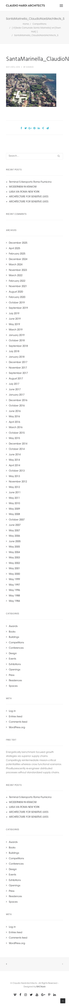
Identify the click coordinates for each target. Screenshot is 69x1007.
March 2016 (15, 427)
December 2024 (18, 259)
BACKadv (41, 987)
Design (13, 654)
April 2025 (14, 248)
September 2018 (18, 346)
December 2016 (18, 400)
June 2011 (15, 493)
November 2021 (18, 286)
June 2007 (15, 525)
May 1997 (14, 585)
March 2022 (15, 275)
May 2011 (14, 498)
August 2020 (16, 292)
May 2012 (14, 487)
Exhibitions (15, 664)
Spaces (13, 686)
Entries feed (15, 717)
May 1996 (14, 590)
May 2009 (14, 509)
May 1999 (14, 579)
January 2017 (16, 395)
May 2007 (14, 531)
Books (12, 632)
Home (26, 24)
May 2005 (14, 547)
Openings (14, 670)
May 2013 (14, 476)
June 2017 (15, 390)
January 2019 (16, 335)
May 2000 (14, 574)
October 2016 (17, 406)
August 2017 (16, 379)
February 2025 (17, 254)
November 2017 (18, 368)
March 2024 (15, 265)
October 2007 (17, 520)
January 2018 (16, 357)
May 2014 (14, 460)
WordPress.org (17, 727)
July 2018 (14, 351)
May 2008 (14, 514)
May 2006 (14, 536)
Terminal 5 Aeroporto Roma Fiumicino (30, 182)
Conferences (16, 648)
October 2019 (17, 303)
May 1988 (14, 596)
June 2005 (15, 541)
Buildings (14, 637)
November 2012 (18, 482)
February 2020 (17, 297)
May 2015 (14, 438)
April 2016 (14, 422)
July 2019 (14, 314)
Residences (15, 681)
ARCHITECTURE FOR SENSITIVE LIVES (28, 197)
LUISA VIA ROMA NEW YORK (24, 192)
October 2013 (17, 471)
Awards (13, 626)
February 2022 (17, 281)
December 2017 (18, 362)
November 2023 (18, 270)
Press (11, 675)
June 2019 (15, 319)
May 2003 (14, 558)
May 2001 (14, 569)
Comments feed (18, 722)
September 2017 (18, 373)
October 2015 (17, 433)
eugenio (30, 67)
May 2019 (14, 324)
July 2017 (14, 384)
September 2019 (18, 308)
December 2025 (18, 243)
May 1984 (14, 601)
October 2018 (17, 341)
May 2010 (14, 503)
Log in (12, 711)
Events (12, 659)
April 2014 (14, 466)
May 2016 (14, 417)
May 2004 (14, 552)
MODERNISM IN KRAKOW (23, 187)
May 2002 (14, 563)
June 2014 (15, 455)
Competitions (39, 24)
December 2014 (18, 444)
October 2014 (17, 449)
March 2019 (15, 330)
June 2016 (15, 411)
